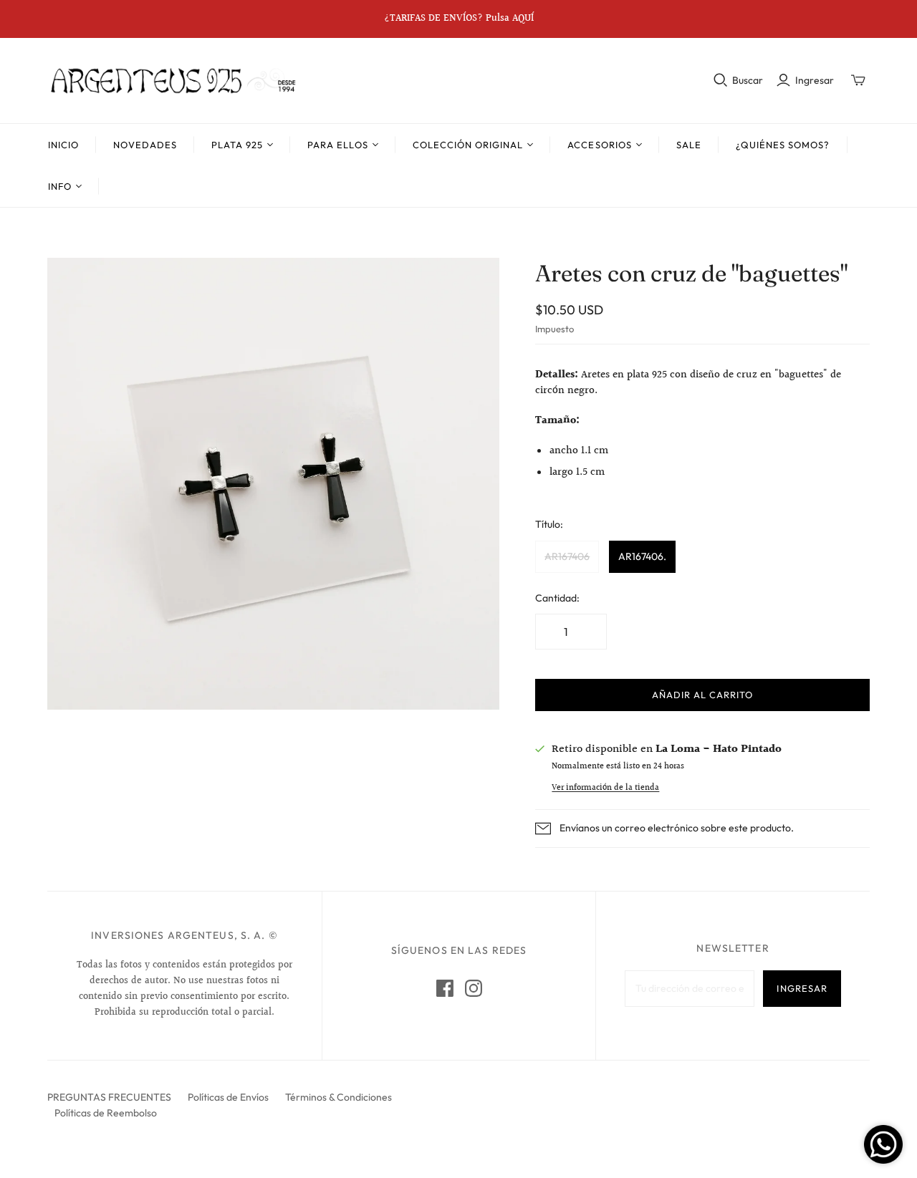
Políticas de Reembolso (105, 1112)
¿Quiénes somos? (783, 144)
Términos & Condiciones (338, 1097)
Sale (688, 144)
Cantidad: (557, 598)
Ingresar (814, 80)
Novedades (144, 144)
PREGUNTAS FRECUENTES (109, 1097)
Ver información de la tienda (605, 788)
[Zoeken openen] (721, 80)
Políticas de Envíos (228, 1097)
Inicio (63, 144)
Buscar (747, 80)
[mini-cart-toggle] (858, 80)
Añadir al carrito (703, 694)
